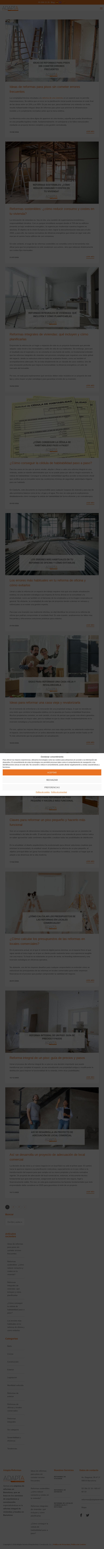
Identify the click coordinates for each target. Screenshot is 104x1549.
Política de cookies (43, 792)
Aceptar (52, 772)
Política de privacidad (59, 792)
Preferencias (52, 787)
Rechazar (52, 780)
